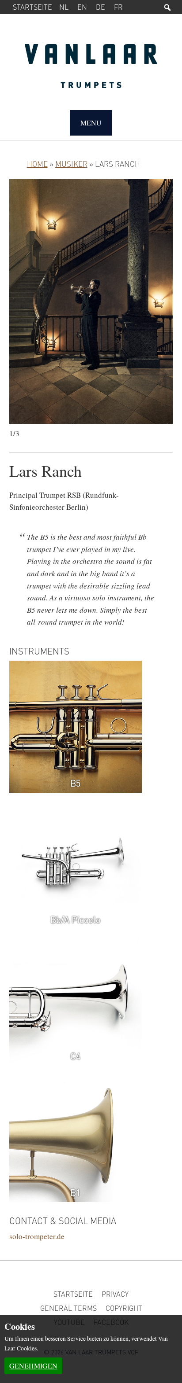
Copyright (124, 1308)
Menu (91, 122)
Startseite (32, 6)
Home (37, 164)
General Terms (68, 1308)
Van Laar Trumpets (91, 70)
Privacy (115, 1293)
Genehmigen (33, 1365)
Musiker (71, 164)
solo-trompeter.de (36, 1236)
